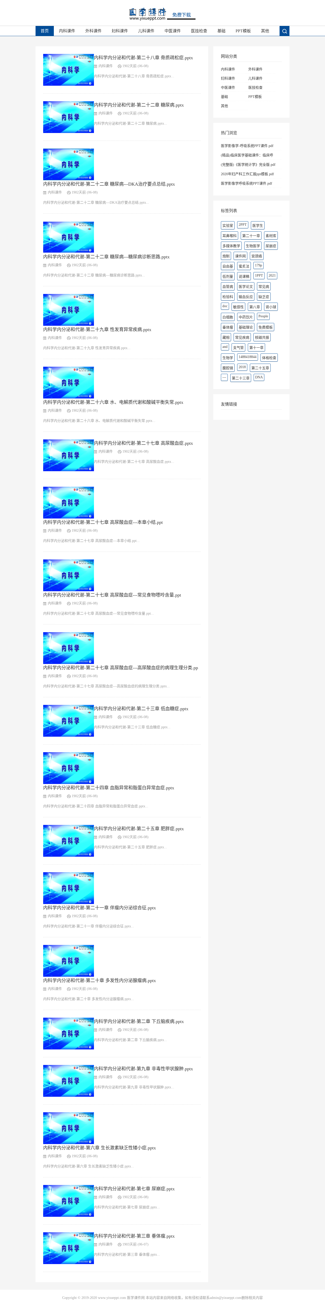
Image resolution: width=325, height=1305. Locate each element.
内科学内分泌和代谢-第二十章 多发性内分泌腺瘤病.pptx (99, 980)
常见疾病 (242, 337)
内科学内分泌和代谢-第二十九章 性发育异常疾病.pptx (97, 329)
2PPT (243, 225)
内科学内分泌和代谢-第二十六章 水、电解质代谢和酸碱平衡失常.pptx (113, 402)
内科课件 (67, 31)
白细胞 (227, 317)
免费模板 (265, 327)
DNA (259, 377)
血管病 (227, 287)
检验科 (227, 297)
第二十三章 (241, 378)
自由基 (227, 266)
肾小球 (271, 307)
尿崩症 (271, 246)
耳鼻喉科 (229, 236)
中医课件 (173, 31)
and (225, 347)
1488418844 (247, 357)
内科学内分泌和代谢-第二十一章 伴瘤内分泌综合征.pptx (99, 907)
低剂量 (227, 276)
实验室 (227, 226)
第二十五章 (260, 368)
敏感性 (238, 307)
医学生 (257, 226)
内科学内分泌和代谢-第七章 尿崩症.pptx (134, 1188)
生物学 (227, 358)
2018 (242, 367)
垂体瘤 (227, 327)
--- (224, 377)
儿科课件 (146, 31)
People (263, 316)
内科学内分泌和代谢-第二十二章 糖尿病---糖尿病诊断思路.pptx (106, 256)
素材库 (271, 236)
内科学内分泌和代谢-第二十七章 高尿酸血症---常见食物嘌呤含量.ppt (112, 595)
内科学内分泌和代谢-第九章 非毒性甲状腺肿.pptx (143, 1068)
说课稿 (244, 276)
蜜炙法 (244, 266)
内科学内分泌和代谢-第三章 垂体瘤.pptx (134, 1236)
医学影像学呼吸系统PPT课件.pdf (246, 183)
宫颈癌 (256, 256)
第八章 (254, 307)
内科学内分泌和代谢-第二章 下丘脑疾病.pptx (139, 1021)
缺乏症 (263, 297)
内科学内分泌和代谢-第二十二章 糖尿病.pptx (139, 105)
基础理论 (246, 327)
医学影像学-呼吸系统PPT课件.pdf (247, 146)
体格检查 (269, 358)
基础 (221, 31)
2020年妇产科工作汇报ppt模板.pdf (247, 174)
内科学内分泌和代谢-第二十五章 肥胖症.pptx (139, 828)
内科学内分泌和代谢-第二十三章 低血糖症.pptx (141, 708)
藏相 (226, 337)
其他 (265, 31)
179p (258, 265)
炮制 (226, 256)
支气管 (238, 348)
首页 (45, 31)
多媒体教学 (231, 246)
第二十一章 (251, 236)
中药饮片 (246, 317)
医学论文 (246, 287)
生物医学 (253, 246)
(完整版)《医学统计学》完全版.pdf (248, 165)
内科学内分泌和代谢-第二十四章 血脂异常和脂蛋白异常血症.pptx (108, 787)
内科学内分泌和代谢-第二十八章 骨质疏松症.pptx (143, 57)
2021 (272, 275)
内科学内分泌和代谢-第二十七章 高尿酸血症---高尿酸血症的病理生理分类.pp (120, 667)
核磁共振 (262, 337)
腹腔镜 (227, 368)
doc (225, 306)
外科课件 (93, 31)
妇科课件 (120, 31)
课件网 (240, 256)
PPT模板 (243, 31)
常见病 (263, 287)
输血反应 (246, 297)
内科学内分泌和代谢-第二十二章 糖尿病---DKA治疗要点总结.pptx (109, 184)
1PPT (259, 275)
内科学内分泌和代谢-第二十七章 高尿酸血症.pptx (143, 443)
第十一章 (256, 348)
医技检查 (199, 31)
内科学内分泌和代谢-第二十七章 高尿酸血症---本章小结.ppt (103, 522)
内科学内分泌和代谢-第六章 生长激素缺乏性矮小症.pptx (99, 1147)
